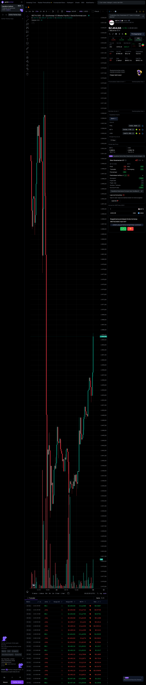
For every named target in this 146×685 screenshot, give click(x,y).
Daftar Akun (17, 682)
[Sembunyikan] (143, 160)
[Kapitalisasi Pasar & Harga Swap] (109, 30)
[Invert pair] (129, 20)
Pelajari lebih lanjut (116, 75)
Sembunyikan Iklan (138, 81)
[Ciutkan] (21, 2)
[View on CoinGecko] (126, 34)
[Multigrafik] (4, 677)
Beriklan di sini (113, 111)
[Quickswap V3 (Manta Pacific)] (115, 11)
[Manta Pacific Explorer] (142, 126)
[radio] (134, 213)
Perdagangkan (136, 34)
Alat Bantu (90, 2)
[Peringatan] (12, 677)
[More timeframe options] (143, 39)
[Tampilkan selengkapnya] (143, 175)
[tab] (31, 598)
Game (113, 118)
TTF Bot (112, 140)
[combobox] (121, 2)
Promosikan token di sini (116, 81)
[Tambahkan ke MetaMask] (139, 129)
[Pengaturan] (20, 677)
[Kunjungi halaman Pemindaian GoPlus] (123, 175)
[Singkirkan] (22, 5)
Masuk (5, 682)
